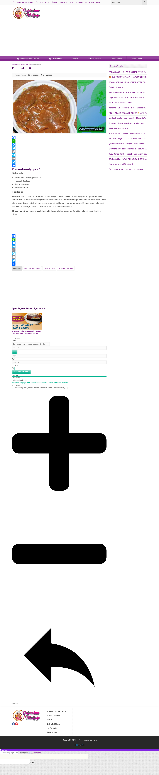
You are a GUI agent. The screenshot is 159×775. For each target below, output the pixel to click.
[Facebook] (59, 137)
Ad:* (13, 359)
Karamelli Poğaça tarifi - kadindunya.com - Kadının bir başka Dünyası (40, 383)
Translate (37, 753)
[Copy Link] (59, 151)
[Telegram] (59, 148)
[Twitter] (59, 162)
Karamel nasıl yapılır (32, 268)
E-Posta (15, 365)
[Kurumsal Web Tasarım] (79, 745)
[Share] (59, 165)
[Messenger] (59, 144)
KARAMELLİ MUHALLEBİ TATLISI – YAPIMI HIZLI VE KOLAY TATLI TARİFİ (27, 333)
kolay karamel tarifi (65, 268)
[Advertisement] (79, 38)
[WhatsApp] (59, 141)
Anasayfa (15, 65)
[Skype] (59, 155)
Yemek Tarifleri (25, 65)
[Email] (59, 158)
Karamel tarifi (49, 268)
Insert (32, 762)
